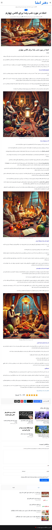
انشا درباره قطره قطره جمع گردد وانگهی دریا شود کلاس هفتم (43, 435)
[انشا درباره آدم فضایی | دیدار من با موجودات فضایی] (42, 415)
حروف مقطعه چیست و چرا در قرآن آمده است (27, 434)
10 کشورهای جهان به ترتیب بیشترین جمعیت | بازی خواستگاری (28, 516)
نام (48, 465)
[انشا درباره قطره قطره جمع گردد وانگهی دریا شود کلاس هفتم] (42, 429)
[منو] (1, 3)
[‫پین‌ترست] (22, 401)
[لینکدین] (25, 401)
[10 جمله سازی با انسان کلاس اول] (45, 500)
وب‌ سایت (23, 471)
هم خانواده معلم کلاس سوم (34, 504)
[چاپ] (15, 401)
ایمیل (48, 471)
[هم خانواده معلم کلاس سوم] (45, 506)
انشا (29, 7)
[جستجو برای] (50, 3)
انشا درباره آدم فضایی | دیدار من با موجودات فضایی (42, 421)
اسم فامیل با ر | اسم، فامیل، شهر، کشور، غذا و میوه (29, 492)
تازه (38, 487)
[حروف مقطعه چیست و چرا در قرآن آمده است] (26, 429)
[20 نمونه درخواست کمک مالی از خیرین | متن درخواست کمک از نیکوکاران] (45, 512)
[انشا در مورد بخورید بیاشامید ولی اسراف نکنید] (26, 415)
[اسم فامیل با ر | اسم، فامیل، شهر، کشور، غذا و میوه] (45, 494)
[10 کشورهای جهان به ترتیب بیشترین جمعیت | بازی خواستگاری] (45, 518)
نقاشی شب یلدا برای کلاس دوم (43, 390)
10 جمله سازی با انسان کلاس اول (33, 498)
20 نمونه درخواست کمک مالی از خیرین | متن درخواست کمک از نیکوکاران (25, 510)
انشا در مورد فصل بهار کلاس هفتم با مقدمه (10, 421)
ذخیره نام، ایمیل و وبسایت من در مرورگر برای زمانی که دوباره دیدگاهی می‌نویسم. (34, 477)
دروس (32, 7)
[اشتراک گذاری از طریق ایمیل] (18, 401)
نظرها (14, 487)
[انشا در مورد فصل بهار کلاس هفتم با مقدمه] (10, 415)
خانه (35, 7)
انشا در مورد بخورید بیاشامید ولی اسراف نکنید (27, 421)
